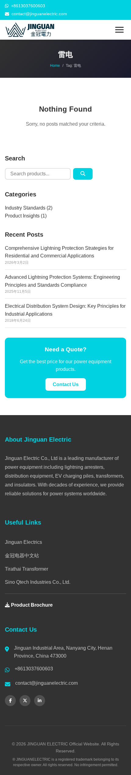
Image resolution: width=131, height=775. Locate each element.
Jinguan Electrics (23, 542)
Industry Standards (25, 207)
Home (55, 65)
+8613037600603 (28, 5)
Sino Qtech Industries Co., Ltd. (37, 582)
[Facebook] (10, 700)
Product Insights (22, 215)
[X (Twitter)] (24, 700)
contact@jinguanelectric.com (39, 13)
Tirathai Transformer (26, 569)
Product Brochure (31, 605)
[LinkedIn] (39, 700)
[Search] (83, 174)
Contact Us (66, 384)
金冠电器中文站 (22, 555)
